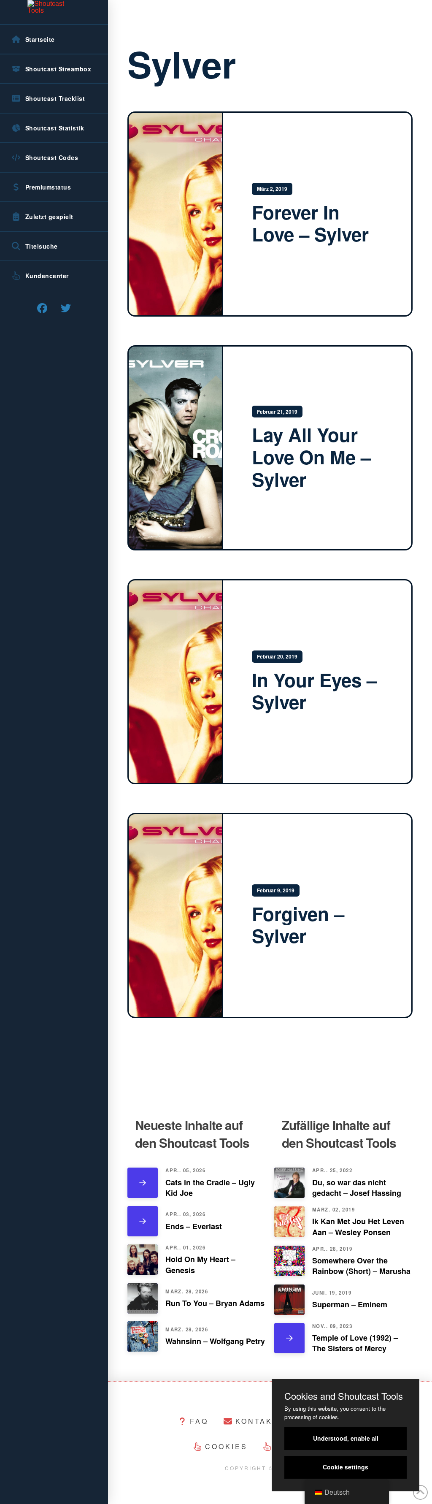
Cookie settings (345, 1467)
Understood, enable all (345, 1438)
